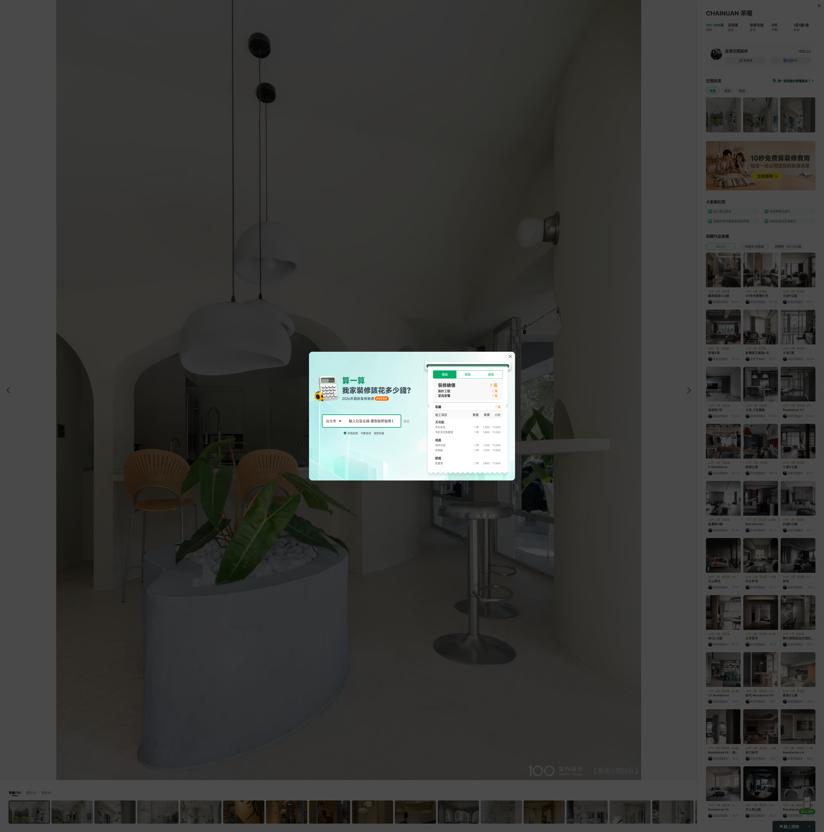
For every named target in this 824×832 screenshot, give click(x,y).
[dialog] (412, 416)
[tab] (444, 374)
